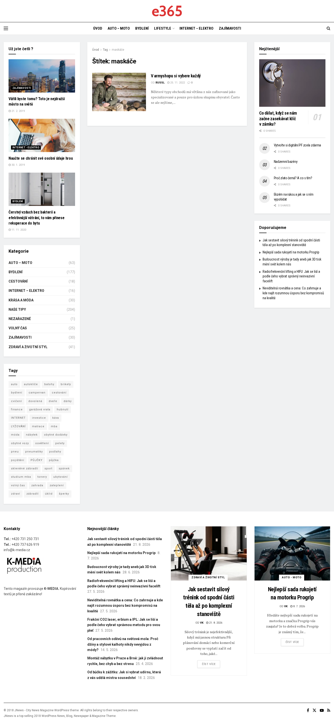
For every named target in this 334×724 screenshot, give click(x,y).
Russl (160, 82)
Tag (105, 49)
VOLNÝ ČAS (18, 328)
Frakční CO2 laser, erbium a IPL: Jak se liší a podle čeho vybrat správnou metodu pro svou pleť (123, 624)
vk (201, 622)
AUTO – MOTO (119, 28)
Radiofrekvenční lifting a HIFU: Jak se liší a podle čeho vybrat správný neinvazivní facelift (291, 276)
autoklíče (31, 384)
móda (15, 434)
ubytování (60, 476)
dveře (53, 401)
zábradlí (32, 493)
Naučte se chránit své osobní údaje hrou (41, 158)
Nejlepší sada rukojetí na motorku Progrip (291, 252)
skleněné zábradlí (24, 468)
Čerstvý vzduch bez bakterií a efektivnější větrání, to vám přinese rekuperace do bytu (36, 218)
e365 (167, 11)
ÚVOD (97, 28)
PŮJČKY (37, 460)
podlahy (55, 451)
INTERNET (18, 417)
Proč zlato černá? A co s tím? (293, 178)
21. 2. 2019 (18, 111)
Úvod (95, 49)
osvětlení (42, 443)
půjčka (54, 460)
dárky (68, 401)
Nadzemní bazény (286, 162)
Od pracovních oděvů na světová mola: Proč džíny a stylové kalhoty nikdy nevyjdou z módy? (122, 644)
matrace (38, 426)
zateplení (57, 485)
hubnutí (62, 409)
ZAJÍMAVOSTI (230, 28)
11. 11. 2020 (18, 229)
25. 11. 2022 (177, 82)
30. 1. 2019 (18, 164)
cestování (59, 392)
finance (17, 409)
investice (39, 417)
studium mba (21, 476)
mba (54, 426)
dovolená (35, 401)
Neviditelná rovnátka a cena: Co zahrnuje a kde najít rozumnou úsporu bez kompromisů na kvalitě (293, 293)
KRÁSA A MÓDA (21, 300)
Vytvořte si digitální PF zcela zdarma (297, 145)
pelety (60, 443)
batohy (49, 384)
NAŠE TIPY (17, 309)
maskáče (118, 49)
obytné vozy (20, 443)
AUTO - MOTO (291, 577)
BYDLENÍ (142, 28)
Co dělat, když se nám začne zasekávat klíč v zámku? (278, 118)
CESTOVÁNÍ (18, 281)
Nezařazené (20, 319)
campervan (37, 392)
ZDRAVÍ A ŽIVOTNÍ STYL (28, 347)
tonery (42, 476)
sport (48, 468)
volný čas (18, 485)
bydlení (16, 392)
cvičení (16, 401)
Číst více (208, 664)
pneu (15, 451)
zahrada (37, 485)
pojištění (17, 460)
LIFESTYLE (162, 28)
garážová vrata (39, 409)
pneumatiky (34, 451)
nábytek (32, 434)
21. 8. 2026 (215, 622)
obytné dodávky (55, 434)
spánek (64, 468)
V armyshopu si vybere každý (176, 75)
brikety (66, 384)
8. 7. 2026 (298, 606)
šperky (64, 493)
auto (14, 384)
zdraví (15, 493)
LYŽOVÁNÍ (18, 426)
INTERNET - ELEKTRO (25, 147)
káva (55, 417)
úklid (49, 493)
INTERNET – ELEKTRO (196, 28)
